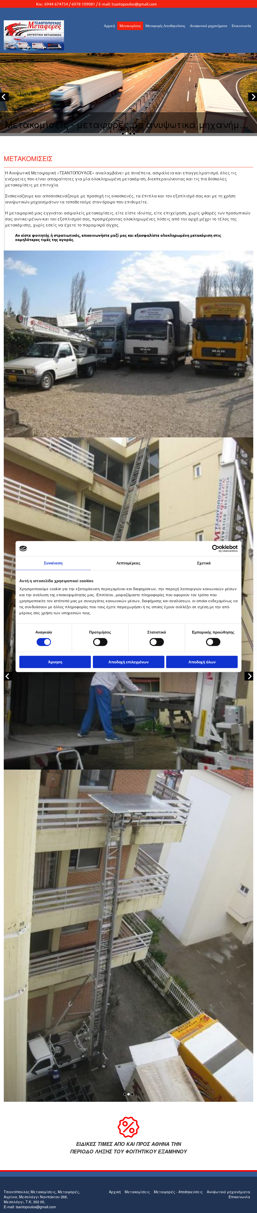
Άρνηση (55, 662)
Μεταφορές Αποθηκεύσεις (165, 26)
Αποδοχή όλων (202, 662)
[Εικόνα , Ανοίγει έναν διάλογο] (128, 417)
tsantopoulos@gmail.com (134, 3)
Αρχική (109, 26)
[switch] (100, 642)
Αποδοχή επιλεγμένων (128, 662)
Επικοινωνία (241, 26)
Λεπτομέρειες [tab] (128, 563)
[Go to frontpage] (43, 35)
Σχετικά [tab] (204, 563)
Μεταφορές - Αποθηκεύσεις (178, 1191)
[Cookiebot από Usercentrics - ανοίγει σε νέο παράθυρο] (216, 548)
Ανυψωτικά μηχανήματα (208, 26)
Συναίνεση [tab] (53, 563)
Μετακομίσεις (130, 26)
